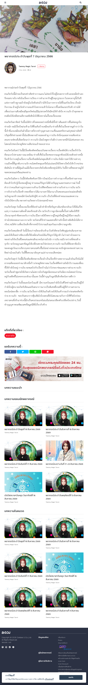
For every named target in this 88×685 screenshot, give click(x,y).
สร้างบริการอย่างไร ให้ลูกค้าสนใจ (69, 658)
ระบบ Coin (61, 661)
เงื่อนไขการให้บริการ (64, 667)
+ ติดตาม (41, 66)
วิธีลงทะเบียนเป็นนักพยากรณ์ (67, 653)
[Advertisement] (44, 79)
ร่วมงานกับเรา (62, 643)
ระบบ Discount (63, 664)
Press (60, 640)
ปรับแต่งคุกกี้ (49, 679)
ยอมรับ (71, 677)
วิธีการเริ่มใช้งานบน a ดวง (66, 656)
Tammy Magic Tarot (27, 66)
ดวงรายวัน (10, 335)
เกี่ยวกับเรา (61, 637)
